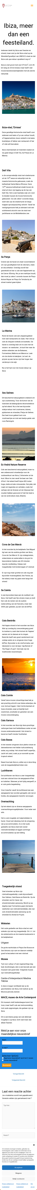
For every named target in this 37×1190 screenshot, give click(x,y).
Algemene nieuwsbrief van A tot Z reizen (18, 1058)
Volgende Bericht (18, 1080)
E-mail (5, 1048)
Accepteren (18, 1167)
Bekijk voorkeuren (18, 1179)
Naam (4, 1040)
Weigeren (18, 1173)
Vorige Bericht (18, 1074)
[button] (34, 1145)
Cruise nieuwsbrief (10, 1060)
